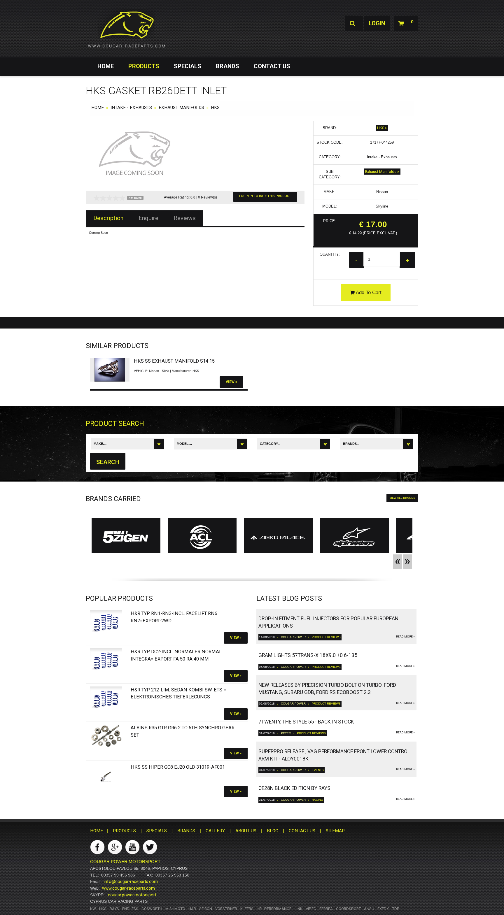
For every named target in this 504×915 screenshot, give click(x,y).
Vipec (311, 909)
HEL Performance (274, 909)
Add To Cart (368, 292)
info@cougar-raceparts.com (131, 881)
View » (231, 382)
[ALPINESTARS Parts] (354, 537)
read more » (405, 636)
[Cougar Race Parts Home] (126, 29)
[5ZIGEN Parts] (126, 537)
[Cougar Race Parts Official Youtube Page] (132, 847)
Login (377, 23)
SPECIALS (187, 66)
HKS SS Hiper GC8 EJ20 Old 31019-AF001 (178, 767)
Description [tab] (108, 218)
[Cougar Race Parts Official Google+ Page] (115, 847)
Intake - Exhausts (131, 107)
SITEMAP (335, 830)
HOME (105, 66)
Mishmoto (175, 909)
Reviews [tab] (185, 218)
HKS (215, 107)
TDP (396, 909)
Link (298, 909)
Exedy (383, 909)
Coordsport (348, 909)
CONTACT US (272, 66)
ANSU (369, 909)
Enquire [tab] (148, 218)
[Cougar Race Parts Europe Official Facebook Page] (97, 847)
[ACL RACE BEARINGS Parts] (202, 537)
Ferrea (326, 909)
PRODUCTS (143, 66)
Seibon (205, 909)
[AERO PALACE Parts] (278, 537)
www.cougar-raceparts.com (128, 888)
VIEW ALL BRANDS (402, 497)
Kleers (246, 909)
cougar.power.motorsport (132, 895)
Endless (130, 909)
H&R (192, 909)
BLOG (272, 830)
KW (93, 909)
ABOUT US (245, 830)
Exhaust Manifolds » (382, 171)
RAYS (114, 909)
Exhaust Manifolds (181, 107)
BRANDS (227, 66)
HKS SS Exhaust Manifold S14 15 (174, 361)
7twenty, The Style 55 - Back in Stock (306, 722)
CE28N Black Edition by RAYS (294, 788)
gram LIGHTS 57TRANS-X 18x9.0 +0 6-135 (307, 655)
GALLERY (215, 830)
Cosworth (151, 909)
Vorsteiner (226, 909)
